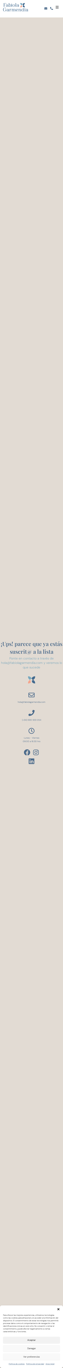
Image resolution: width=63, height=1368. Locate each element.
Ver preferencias (31, 1356)
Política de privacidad (35, 1364)
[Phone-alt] (51, 8)
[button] (58, 1309)
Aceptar (31, 1340)
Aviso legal (50, 1364)
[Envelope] (46, 8)
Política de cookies (17, 1364)
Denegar (31, 1348)
